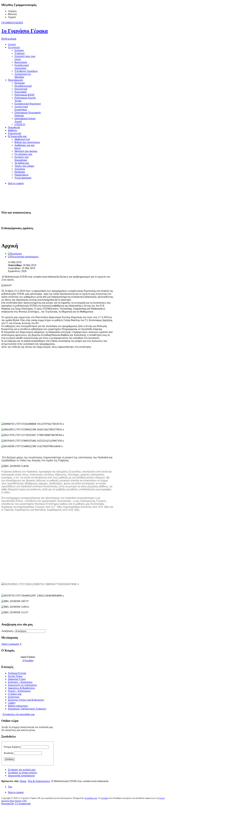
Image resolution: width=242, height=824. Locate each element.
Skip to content (16, 183)
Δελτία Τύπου (15, 676)
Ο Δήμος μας (15, 693)
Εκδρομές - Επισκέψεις (20, 682)
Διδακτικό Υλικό (17, 679)
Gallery (12, 702)
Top (10, 786)
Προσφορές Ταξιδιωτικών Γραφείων (27, 708)
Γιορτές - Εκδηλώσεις (19, 690)
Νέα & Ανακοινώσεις (39, 781)
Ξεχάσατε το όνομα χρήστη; (22, 772)
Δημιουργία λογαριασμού (21, 775)
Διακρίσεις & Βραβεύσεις (21, 688)
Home (23, 781)
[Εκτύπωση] (15, 253)
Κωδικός (8, 753)
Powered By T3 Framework (16, 803)
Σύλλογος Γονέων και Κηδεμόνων (26, 699)
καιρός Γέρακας (28, 657)
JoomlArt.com (91, 798)
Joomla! (104, 798)
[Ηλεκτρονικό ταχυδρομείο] (23, 256)
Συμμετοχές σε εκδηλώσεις (22, 685)
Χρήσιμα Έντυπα (17, 673)
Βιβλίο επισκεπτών (18, 705)
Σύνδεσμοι (13, 696)
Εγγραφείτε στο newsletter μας (19, 714)
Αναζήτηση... (8, 631)
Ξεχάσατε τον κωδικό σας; (22, 769)
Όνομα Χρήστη (12, 746)
